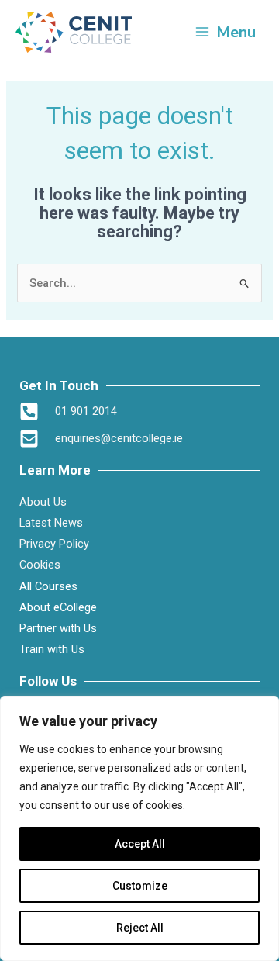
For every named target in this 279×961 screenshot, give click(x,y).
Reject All (140, 927)
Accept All (140, 844)
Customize (139, 886)
